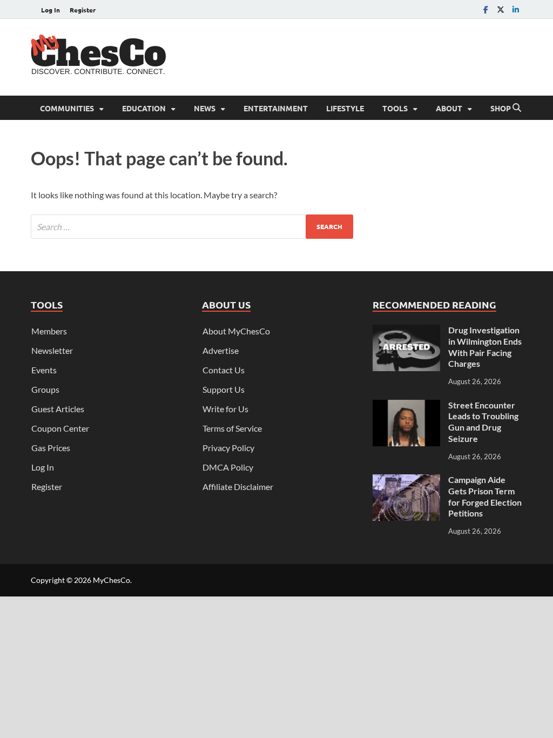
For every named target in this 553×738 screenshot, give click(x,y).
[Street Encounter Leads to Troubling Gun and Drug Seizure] (406, 406)
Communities (67, 108)
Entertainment (276, 108)
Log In (50, 9)
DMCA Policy (228, 467)
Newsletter (52, 350)
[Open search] (517, 108)
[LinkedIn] (515, 9)
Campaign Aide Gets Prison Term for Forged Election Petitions (485, 496)
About (449, 108)
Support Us (224, 389)
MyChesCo (111, 580)
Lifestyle (345, 108)
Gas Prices (50, 447)
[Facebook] (485, 9)
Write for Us (225, 409)
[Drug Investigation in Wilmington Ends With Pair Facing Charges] (406, 331)
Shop (500, 108)
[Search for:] (192, 226)
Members (49, 331)
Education (144, 108)
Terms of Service (232, 428)
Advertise (221, 350)
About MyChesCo (236, 331)
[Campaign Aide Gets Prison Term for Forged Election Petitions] (406, 480)
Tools (395, 108)
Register (83, 9)
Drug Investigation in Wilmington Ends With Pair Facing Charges (485, 346)
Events (44, 370)
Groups (45, 389)
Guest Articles (57, 409)
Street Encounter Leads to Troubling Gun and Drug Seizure (483, 422)
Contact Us (224, 370)
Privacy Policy (228, 447)
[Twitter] (500, 9)
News (204, 108)
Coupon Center (60, 428)
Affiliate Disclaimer (238, 486)
